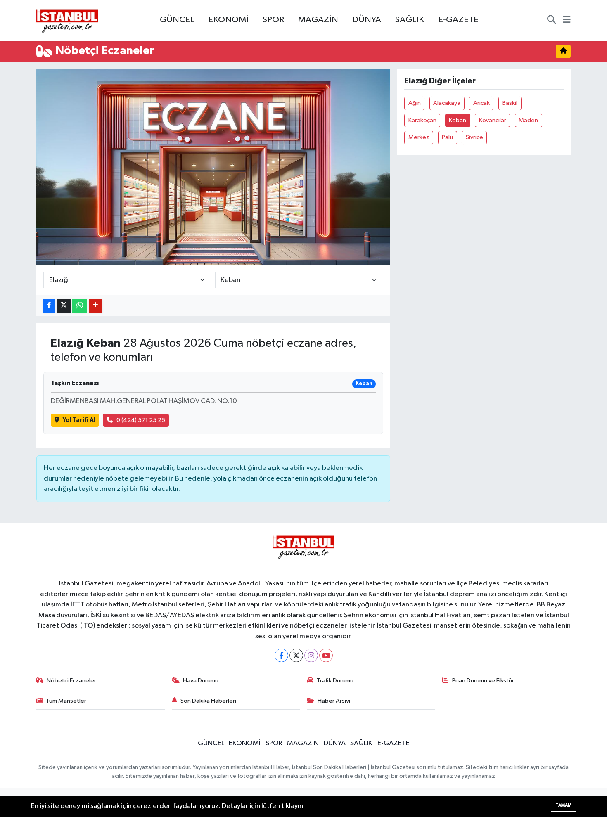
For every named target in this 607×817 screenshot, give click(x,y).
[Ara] (551, 20)
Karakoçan (422, 120)
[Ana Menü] (567, 20)
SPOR (273, 19)
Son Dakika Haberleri (208, 701)
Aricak (481, 103)
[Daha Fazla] (95, 306)
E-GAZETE (458, 19)
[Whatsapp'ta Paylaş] (79, 306)
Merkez (418, 137)
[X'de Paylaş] (64, 306)
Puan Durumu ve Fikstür (483, 680)
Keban (457, 120)
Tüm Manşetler (66, 701)
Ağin (414, 103)
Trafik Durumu (335, 680)
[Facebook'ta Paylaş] (49, 306)
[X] (296, 655)
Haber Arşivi (334, 701)
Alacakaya (446, 103)
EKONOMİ (228, 19)
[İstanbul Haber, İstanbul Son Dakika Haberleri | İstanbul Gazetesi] (67, 21)
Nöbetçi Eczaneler (71, 680)
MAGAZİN (318, 19)
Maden (528, 120)
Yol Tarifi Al (79, 420)
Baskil (509, 103)
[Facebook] (281, 655)
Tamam (563, 805)
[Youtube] (326, 655)
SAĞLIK (409, 19)
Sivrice (474, 137)
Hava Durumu (200, 680)
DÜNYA (366, 19)
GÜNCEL (177, 19)
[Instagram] (311, 655)
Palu (447, 137)
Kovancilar (492, 120)
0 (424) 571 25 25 (140, 420)
